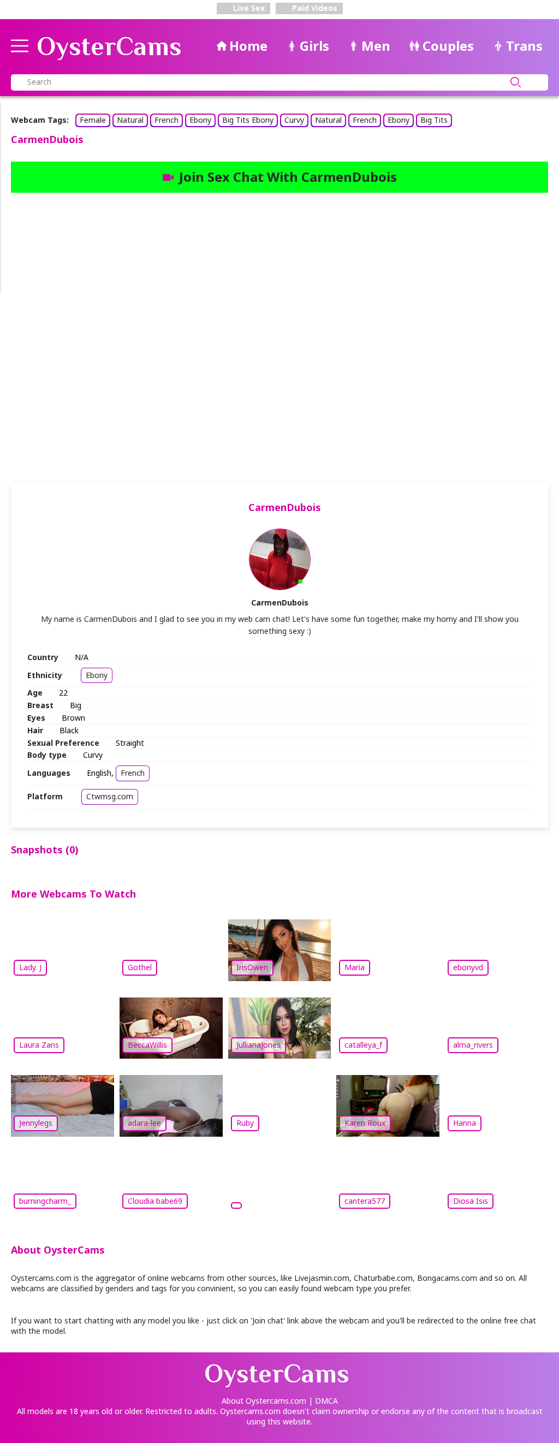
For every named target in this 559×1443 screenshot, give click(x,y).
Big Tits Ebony (247, 120)
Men (375, 46)
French (166, 120)
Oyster (109, 46)
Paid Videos (313, 8)
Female (93, 120)
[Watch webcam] (279, 1182)
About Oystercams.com (264, 1401)
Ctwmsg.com (109, 796)
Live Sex (248, 8)
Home (248, 46)
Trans (524, 46)
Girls (314, 46)
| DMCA (323, 1401)
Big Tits (434, 120)
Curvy (294, 120)
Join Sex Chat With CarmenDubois (288, 177)
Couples (448, 46)
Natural (130, 120)
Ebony (200, 120)
